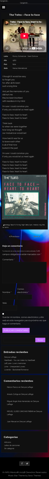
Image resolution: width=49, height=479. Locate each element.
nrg (40, 225)
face (12, 225)
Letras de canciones (12, 445)
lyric (30, 225)
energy (7, 225)
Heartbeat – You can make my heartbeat (19, 360)
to (3, 227)
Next (36, 236)
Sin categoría (9, 448)
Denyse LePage (10, 357)
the (43, 225)
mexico (35, 225)
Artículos (7, 442)
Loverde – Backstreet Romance (16, 370)
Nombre (6, 292)
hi (15, 225)
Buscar (40, 340)
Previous (15, 236)
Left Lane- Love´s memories (15, 363)
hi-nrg (18, 225)
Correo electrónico (23, 290)
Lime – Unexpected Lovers (14, 367)
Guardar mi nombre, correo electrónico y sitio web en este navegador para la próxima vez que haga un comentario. (24, 320)
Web (4, 303)
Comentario (8, 259)
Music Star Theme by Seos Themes (24, 475)
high (23, 225)
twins (6, 227)
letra (27, 225)
